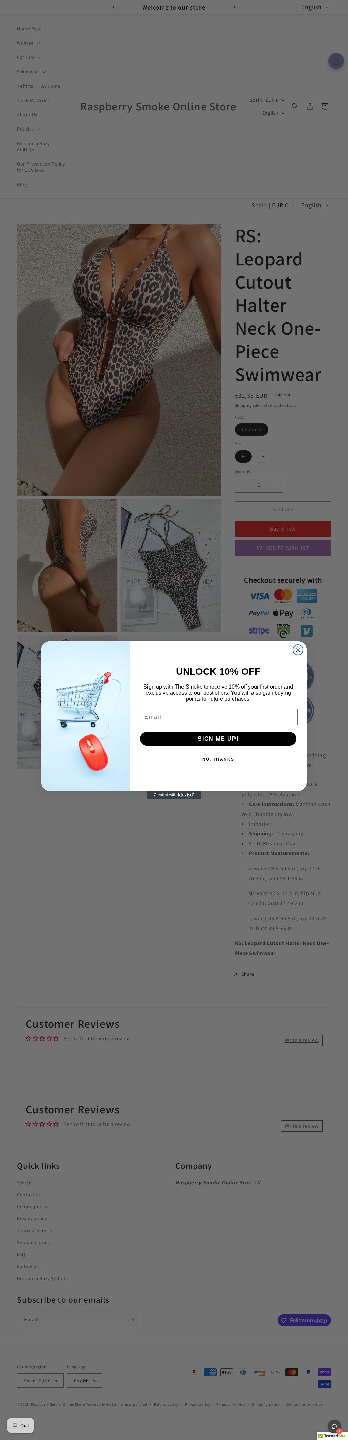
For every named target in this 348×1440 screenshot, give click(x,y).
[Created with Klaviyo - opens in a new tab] (174, 795)
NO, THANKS (218, 759)
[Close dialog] (298, 650)
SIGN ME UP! (218, 739)
